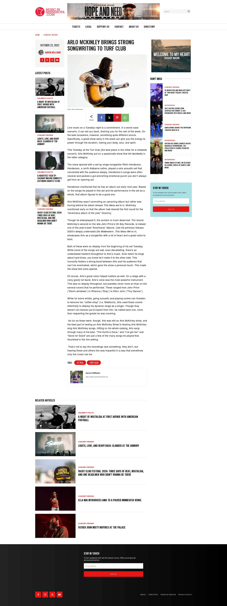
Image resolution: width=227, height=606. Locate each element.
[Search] (188, 11)
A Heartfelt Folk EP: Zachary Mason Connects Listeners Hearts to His (49, 178)
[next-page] (156, 177)
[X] (52, 60)
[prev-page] (152, 177)
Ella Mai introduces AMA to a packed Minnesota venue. (110, 500)
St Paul (80, 362)
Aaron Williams (53, 52)
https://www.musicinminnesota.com (97, 377)
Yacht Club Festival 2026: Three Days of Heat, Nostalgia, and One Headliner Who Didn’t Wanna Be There (49, 218)
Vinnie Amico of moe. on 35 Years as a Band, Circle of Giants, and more (177, 165)
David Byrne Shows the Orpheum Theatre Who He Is (178, 128)
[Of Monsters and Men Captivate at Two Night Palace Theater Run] (156, 91)
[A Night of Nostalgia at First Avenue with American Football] (49, 86)
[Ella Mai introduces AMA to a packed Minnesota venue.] (55, 499)
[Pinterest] (117, 118)
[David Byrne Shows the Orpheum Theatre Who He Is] (156, 127)
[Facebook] (42, 60)
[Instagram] (47, 60)
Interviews (170, 105)
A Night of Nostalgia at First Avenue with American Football (48, 104)
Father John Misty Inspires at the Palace (101, 527)
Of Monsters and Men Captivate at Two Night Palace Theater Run (177, 92)
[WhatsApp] (125, 118)
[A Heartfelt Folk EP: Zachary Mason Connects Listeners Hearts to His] (49, 160)
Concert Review (51, 34)
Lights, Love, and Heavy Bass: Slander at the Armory (48, 141)
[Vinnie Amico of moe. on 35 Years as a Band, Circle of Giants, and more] (156, 164)
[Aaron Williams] (41, 52)
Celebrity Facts (45, 98)
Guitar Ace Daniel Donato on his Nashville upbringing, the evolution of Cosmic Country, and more (178, 147)
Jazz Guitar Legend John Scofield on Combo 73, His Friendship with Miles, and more (178, 110)
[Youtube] (57, 60)
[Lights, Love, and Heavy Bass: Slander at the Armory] (49, 123)
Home (37, 34)
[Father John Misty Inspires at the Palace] (55, 526)
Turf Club (93, 362)
